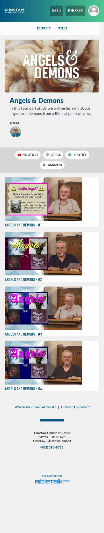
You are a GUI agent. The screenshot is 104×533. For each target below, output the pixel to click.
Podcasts (44, 28)
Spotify (80, 155)
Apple (56, 155)
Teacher (15, 123)
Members (75, 10)
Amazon (54, 165)
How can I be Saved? (75, 407)
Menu (56, 10)
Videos (62, 28)
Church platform (52, 476)
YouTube (30, 155)
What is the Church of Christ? (35, 407)
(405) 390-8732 (52, 447)
